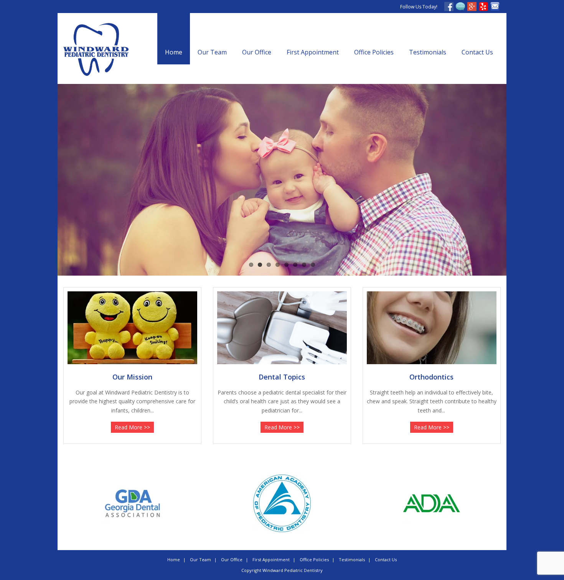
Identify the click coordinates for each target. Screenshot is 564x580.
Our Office (256, 52)
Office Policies (374, 52)
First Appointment (313, 52)
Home (173, 52)
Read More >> (132, 427)
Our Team (212, 52)
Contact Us (477, 52)
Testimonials (427, 52)
